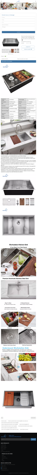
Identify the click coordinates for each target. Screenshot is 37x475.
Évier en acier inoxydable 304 (24, 424)
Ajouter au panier (27, 49)
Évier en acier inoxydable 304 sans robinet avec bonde (10, 429)
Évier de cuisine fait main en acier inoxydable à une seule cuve (18, 420)
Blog (2, 459)
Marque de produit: (20, 58)
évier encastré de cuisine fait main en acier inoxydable (10, 422)
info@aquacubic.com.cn (4, 470)
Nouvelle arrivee (3, 446)
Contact (3, 460)
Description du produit (7, 61)
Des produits (4, 456)
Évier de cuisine (4, 420)
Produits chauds (3, 444)
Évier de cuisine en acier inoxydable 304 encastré (9, 427)
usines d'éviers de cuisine (24, 429)
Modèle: (3, 58)
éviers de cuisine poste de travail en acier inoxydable (10, 424)
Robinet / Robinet (3, 447)
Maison (3, 455)
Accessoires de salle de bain (5, 451)
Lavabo (2, 450)
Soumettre (18, 32)
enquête (27, 46)
